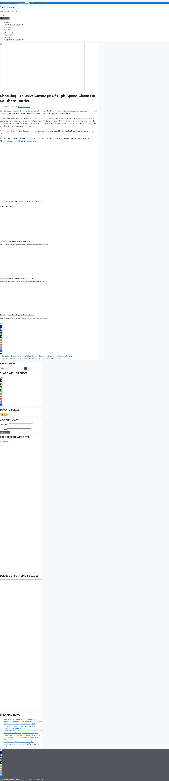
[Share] (49, 351)
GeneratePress (37, 780)
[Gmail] (49, 344)
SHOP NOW (8, 37)
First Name (4, 425)
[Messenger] (49, 329)
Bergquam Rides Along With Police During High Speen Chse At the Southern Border (37, 356)
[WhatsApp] (49, 334)
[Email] (49, 341)
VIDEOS (7, 30)
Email (2, 427)
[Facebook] (49, 324)
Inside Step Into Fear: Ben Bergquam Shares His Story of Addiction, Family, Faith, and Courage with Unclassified (23, 737)
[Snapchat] (49, 336)
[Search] (25, 368)
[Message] (49, 339)
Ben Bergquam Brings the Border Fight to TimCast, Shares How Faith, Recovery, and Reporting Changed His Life (20, 726)
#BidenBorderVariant (27, 141)
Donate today (24, 3)
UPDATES (8, 35)
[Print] (49, 348)
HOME (6, 22)
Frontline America (7, 7)
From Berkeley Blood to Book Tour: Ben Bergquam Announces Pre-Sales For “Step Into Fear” (22, 744)
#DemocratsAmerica (9, 141)
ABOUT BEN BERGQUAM (14, 25)
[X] (49, 326)
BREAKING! (8, 27)
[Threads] (49, 331)
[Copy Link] (49, 346)
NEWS (4, 354)
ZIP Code (3, 430)
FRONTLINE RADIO (11, 32)
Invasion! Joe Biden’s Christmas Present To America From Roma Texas (31, 359)
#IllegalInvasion (84, 139)
